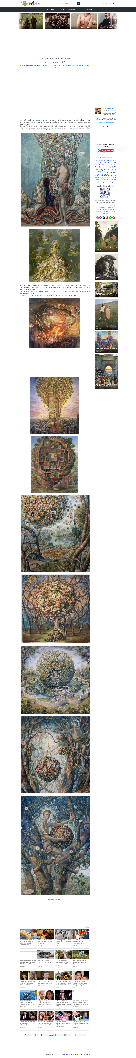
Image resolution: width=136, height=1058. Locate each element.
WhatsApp (68, 1035)
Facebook (29, 1035)
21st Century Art (55, 65)
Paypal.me (104, 211)
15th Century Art (102, 162)
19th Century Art (105, 168)
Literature (71, 9)
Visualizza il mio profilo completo (106, 122)
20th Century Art (45, 65)
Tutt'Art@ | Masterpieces (69, 1054)
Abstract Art (99, 183)
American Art (63, 65)
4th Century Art (109, 177)
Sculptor (81, 9)
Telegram (58, 1035)
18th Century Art (104, 167)
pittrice (37, 120)
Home (46, 9)
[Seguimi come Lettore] (97, 218)
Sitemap (62, 9)
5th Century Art (108, 179)
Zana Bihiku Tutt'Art (109, 108)
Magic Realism (81, 65)
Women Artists (50, 58)
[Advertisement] (68, 44)
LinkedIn (45, 1035)
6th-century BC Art (110, 181)
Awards (53, 9)
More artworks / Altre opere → (54, 899)
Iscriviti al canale (81, 1035)
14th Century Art (111, 160)
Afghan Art (108, 183)
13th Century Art (100, 160)
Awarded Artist (72, 65)
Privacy (89, 9)
